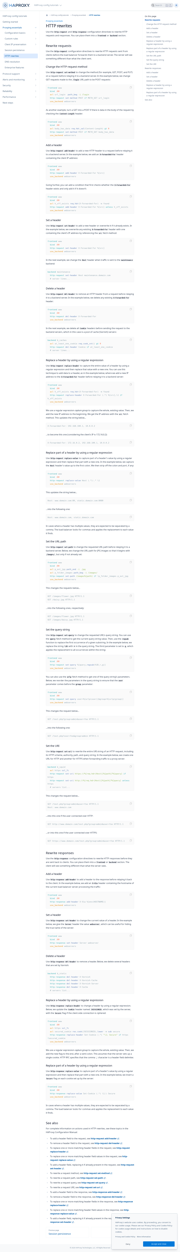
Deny (128, 1244)
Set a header (152, 32)
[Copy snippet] (130, 87)
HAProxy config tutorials (60, 15)
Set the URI (151, 64)
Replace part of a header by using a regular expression (161, 50)
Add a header (152, 28)
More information (144, 1237)
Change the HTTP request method (161, 24)
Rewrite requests (152, 20)
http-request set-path (91, 1177)
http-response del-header (109, 1196)
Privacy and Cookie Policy (125, 1237)
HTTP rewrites (94, 15)
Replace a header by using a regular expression (159, 42)
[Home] (47, 15)
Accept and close (158, 1244)
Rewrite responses (153, 68)
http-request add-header (104, 1138)
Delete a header (153, 36)
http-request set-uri (89, 1187)
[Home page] (16, 5)
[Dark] (176, 5)
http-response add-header (106, 1192)
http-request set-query (93, 1182)
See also (148, 100)
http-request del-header (107, 1143)
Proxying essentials (79, 15)
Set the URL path (153, 55)
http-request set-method (97, 1173)
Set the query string (155, 60)
